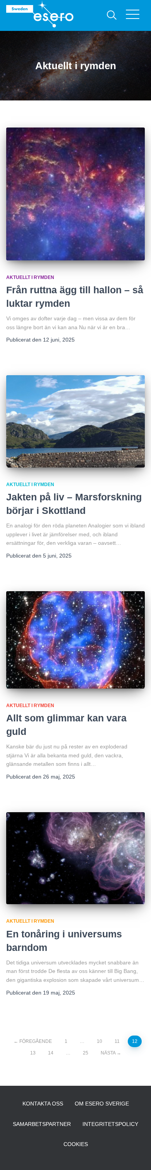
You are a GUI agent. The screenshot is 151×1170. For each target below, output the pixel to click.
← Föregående (33, 1041)
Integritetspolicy (110, 1124)
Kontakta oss (42, 1103)
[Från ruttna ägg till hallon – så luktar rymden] (75, 194)
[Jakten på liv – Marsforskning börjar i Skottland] (75, 421)
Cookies (75, 1144)
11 (117, 1041)
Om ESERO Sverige (102, 1103)
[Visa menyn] (135, 15)
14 (50, 1053)
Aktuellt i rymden (30, 277)
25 (85, 1053)
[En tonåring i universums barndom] (75, 858)
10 (99, 1041)
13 (33, 1053)
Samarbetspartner (42, 1124)
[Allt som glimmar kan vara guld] (75, 640)
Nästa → (111, 1053)
